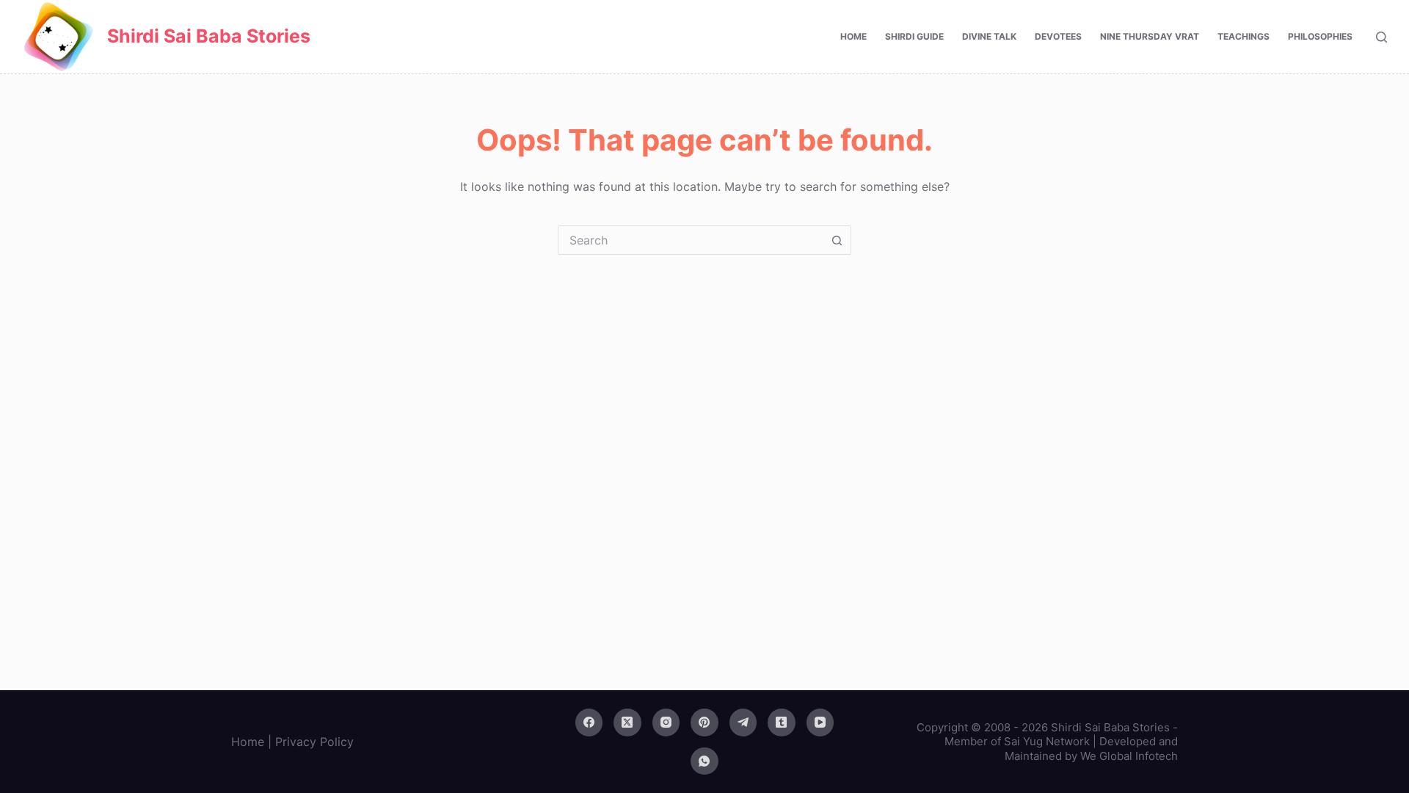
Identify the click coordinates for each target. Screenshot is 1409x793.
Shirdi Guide (914, 36)
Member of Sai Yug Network (1017, 741)
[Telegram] (743, 722)
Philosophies (1320, 36)
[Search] (1381, 37)
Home (853, 36)
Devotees (1058, 36)
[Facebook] (589, 722)
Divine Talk (989, 36)
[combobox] (690, 240)
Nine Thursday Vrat (1149, 36)
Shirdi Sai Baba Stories (208, 36)
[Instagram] (666, 722)
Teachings (1243, 36)
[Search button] (837, 240)
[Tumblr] (781, 722)
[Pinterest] (704, 722)
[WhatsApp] (704, 761)
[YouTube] (820, 722)
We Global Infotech (1129, 756)
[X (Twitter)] (627, 722)
